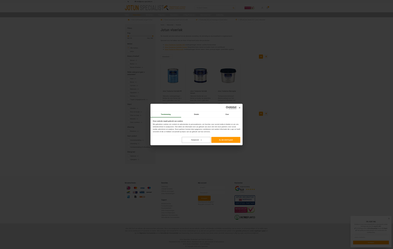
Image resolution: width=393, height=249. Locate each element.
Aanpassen (195, 140)
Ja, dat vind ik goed (226, 140)
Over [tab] (227, 114)
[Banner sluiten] (239, 107)
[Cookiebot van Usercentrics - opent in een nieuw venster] (227, 107)
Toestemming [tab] (166, 114)
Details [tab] (196, 114)
